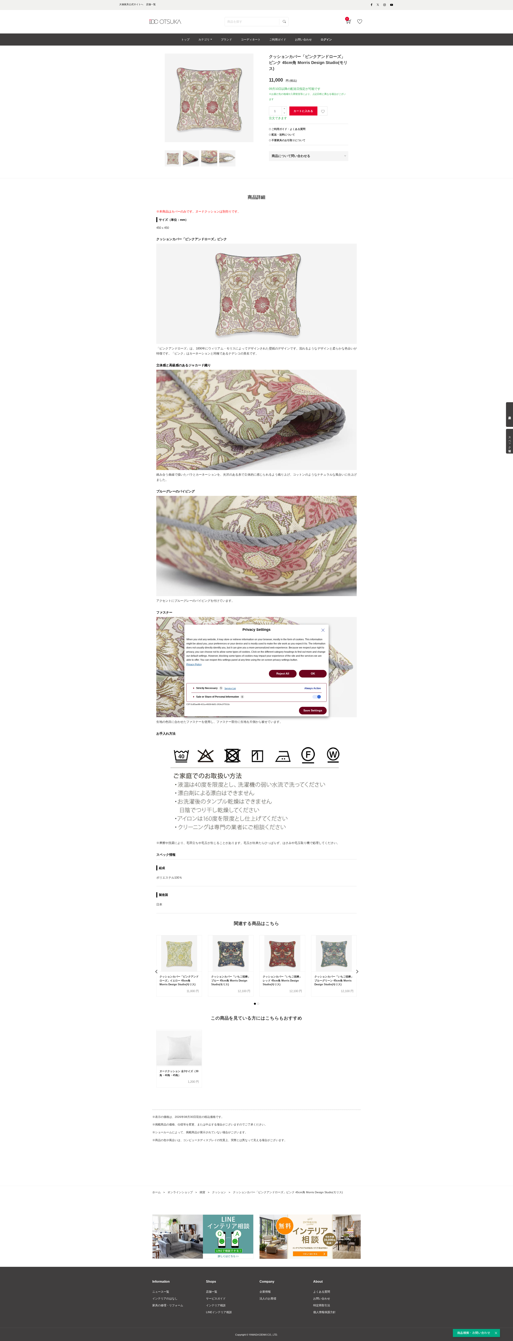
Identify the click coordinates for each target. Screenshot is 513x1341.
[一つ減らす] (284, 113)
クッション (219, 1192)
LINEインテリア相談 (219, 1312)
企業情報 (265, 1291)
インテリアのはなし (165, 1298)
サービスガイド (216, 1298)
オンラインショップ (180, 1192)
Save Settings (312, 710)
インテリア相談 (216, 1305)
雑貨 (202, 1192)
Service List (230, 688)
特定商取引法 (321, 1305)
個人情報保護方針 (324, 1312)
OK (313, 673)
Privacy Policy (194, 664)
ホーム (156, 1192)
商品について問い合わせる (291, 156)
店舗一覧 (211, 1291)
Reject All (282, 673)
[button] (255, 1004)
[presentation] (156, 972)
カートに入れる (303, 110)
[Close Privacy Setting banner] (323, 630)
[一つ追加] (284, 109)
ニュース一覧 (160, 1291)
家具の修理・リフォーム (167, 1305)
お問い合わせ (321, 1298)
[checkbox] (316, 697)
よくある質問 (321, 1291)
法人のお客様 (268, 1298)
